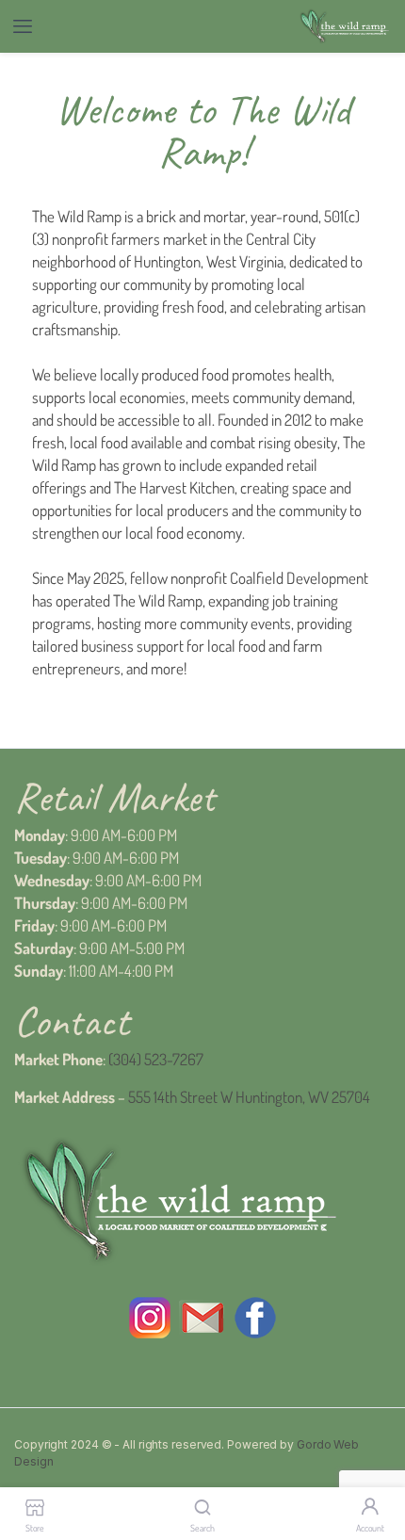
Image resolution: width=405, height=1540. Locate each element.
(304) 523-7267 (155, 1059)
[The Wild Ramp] (344, 26)
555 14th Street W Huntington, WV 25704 (249, 1097)
